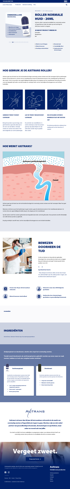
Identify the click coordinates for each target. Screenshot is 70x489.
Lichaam (52, 477)
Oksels (51, 479)
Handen (52, 475)
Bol (36, 36)
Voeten (51, 481)
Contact (13, 478)
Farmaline (37, 32)
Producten (18, 4)
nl (65, 1)
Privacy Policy (18, 478)
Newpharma (38, 34)
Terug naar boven (34, 459)
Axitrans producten (54, 473)
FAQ (34, 4)
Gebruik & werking (27, 4)
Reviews (6, 478)
